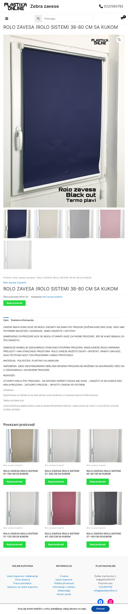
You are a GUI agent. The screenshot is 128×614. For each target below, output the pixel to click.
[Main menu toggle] (6, 18)
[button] (119, 40)
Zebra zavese (44, 6)
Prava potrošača (22, 583)
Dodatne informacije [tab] (22, 320)
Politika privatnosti (64, 583)
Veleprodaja (64, 590)
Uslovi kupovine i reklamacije (22, 576)
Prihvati (100, 608)
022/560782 (105, 587)
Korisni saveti (64, 594)
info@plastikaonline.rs (105, 590)
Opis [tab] (6, 320)
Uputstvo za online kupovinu (22, 587)
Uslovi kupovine (64, 579)
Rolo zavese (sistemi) (24, 277)
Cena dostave (22, 579)
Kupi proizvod (14, 303)
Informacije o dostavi (64, 587)
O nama (64, 576)
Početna (7, 277)
